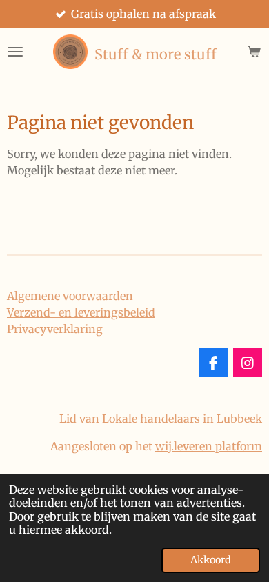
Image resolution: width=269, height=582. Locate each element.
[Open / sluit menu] (15, 52)
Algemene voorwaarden (70, 296)
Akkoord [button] (210, 560)
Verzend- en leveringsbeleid (81, 312)
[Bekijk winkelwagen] (254, 52)
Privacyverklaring (55, 329)
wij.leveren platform (208, 446)
